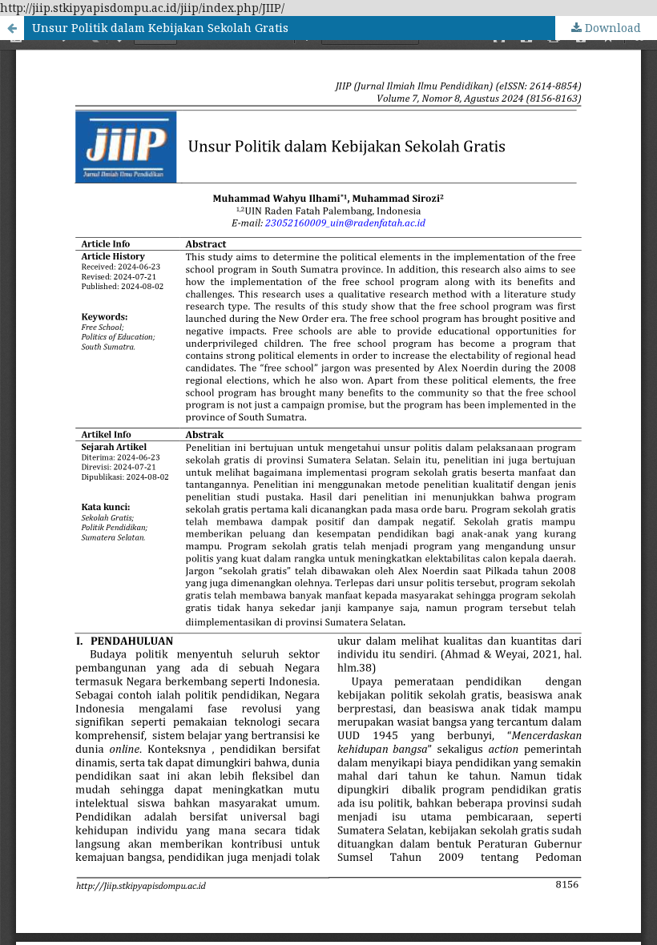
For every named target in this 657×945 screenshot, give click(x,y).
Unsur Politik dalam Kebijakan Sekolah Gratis (160, 27)
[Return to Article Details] (12, 28)
